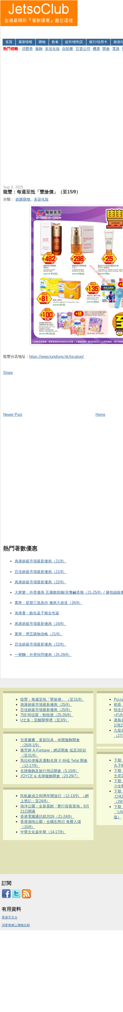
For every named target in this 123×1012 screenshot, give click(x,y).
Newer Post (12, 414)
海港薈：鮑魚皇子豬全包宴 (37, 613)
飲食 (55, 42)
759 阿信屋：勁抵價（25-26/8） (46, 715)
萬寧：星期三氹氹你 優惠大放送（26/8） (48, 603)
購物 (42, 42)
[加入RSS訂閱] (26, 897)
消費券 (27, 48)
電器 (116, 48)
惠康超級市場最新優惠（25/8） (46, 704)
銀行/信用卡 (98, 42)
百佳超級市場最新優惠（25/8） (46, 710)
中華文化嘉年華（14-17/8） (43, 832)
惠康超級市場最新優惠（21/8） (40, 561)
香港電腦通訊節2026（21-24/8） (47, 816)
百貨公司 (83, 48)
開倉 (106, 48)
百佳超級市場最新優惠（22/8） (40, 644)
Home (100, 414)
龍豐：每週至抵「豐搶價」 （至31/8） (52, 699)
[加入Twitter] (16, 897)
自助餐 (67, 48)
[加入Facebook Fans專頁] (6, 897)
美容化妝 (52, 48)
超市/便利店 (74, 42)
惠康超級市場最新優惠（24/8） (40, 623)
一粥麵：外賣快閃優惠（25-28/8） (43, 654)
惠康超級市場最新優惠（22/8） (40, 582)
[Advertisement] (100, 18)
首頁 (8, 42)
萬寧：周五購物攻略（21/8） (39, 634)
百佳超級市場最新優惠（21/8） (40, 572)
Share (8, 372)
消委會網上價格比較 (16, 925)
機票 (96, 48)
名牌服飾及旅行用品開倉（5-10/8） (49, 771)
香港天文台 (9, 917)
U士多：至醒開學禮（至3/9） (44, 720)
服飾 (39, 48)
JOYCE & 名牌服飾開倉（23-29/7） (50, 776)
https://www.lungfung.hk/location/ (56, 356)
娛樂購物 (23, 199)
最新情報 (25, 42)
